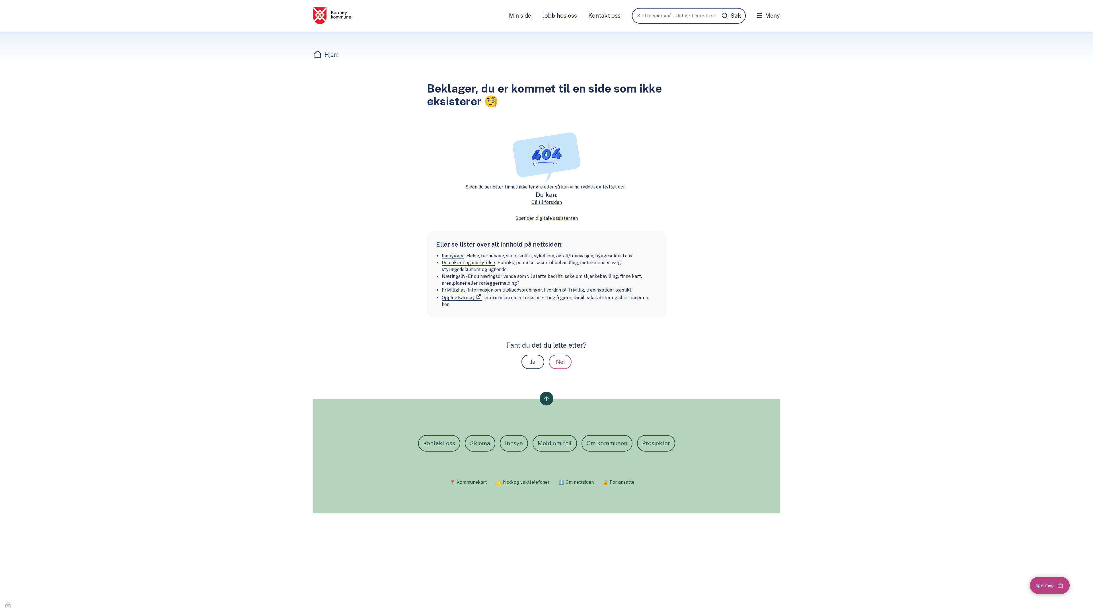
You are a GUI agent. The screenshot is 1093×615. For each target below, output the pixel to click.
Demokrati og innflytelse (468, 262)
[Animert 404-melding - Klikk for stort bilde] (546, 157)
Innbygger (453, 256)
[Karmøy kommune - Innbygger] (332, 15)
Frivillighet (454, 290)
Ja (532, 361)
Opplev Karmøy (458, 297)
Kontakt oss (604, 15)
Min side (520, 15)
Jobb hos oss (560, 15)
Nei (560, 361)
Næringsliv (453, 276)
